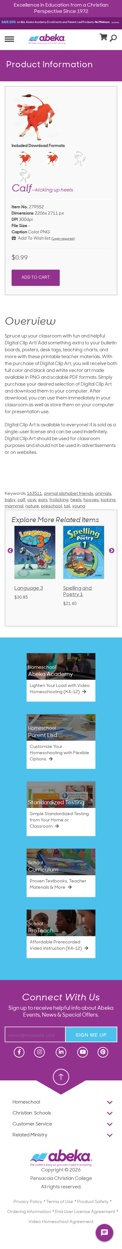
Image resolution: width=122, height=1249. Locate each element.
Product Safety (93, 1202)
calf (21, 500)
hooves (91, 500)
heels (76, 500)
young (78, 506)
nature (32, 506)
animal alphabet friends (68, 493)
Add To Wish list (33, 238)
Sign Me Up (91, 1034)
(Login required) (63, 238)
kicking (108, 500)
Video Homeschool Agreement (61, 1222)
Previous (10, 551)
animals (103, 493)
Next (112, 551)
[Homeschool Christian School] (18, 1052)
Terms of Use (59, 1202)
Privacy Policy (27, 1202)
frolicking (59, 500)
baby (10, 500)
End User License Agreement (85, 1212)
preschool (51, 506)
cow (31, 500)
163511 (34, 493)
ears (43, 500)
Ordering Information (29, 1212)
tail (67, 506)
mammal (14, 506)
